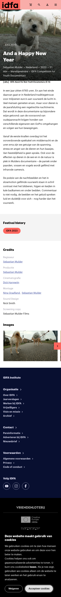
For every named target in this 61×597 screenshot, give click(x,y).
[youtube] (6, 486)
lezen (33, 567)
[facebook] (25, 486)
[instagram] (16, 486)
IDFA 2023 (12, 231)
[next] (57, 346)
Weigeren (13, 588)
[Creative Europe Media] (30, 519)
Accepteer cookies (39, 588)
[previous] (3, 346)
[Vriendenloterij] (30, 507)
